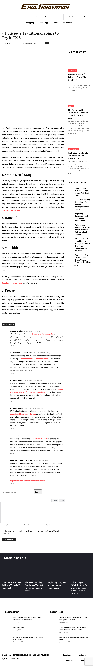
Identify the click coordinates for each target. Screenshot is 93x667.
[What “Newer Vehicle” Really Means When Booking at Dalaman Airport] (6, 619)
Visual (55, 500)
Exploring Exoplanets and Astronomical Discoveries (78, 156)
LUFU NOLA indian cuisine (21, 460)
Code (62, 500)
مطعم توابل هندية (16, 331)
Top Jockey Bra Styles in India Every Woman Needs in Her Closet (83, 258)
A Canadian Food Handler (21, 353)
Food (47, 43)
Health (71, 106)
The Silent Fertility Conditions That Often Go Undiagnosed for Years (78, 114)
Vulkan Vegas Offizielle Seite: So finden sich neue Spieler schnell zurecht (82, 230)
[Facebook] (69, 271)
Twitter (84, 660)
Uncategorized (73, 149)
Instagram (83, 655)
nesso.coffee (15, 436)
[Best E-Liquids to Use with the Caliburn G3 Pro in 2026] (53, 639)
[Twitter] (69, 276)
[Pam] (3, 43)
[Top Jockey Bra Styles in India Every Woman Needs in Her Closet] (70, 257)
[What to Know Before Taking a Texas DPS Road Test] (79, 64)
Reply (12, 345)
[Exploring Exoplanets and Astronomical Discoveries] (79, 142)
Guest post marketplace (12, 283)
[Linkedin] (80, 271)
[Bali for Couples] (6, 629)
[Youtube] (74, 276)
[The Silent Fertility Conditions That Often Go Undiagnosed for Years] (79, 99)
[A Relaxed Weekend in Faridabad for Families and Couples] (6, 639)
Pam (8, 43)
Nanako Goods (16, 380)
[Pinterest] (85, 271)
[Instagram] (74, 271)
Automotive (72, 70)
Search (37, 492)
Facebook (67, 655)
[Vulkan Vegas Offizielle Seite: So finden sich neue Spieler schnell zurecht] (70, 226)
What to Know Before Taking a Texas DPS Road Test (78, 77)
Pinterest (69, 660)
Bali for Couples (18, 627)
